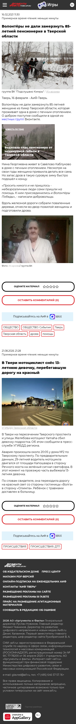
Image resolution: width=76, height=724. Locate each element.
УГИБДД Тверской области (19, 427)
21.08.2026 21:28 (11, 350)
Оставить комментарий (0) (38, 300)
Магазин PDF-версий (18, 576)
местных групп (13, 119)
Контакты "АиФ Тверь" (19, 586)
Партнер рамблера (33, 707)
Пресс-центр (51, 571)
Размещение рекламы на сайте (27, 591)
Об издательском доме (21, 571)
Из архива (53, 91)
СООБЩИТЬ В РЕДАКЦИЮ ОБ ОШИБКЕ (29, 610)
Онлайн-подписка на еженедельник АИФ (34, 581)
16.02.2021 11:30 (11, 14)
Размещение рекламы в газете (26, 596)
